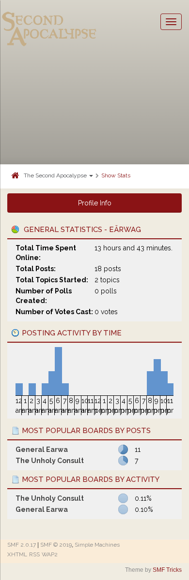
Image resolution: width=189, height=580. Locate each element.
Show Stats (115, 175)
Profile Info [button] (94, 203)
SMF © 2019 (56, 544)
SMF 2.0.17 (21, 544)
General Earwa (42, 449)
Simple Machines (97, 544)
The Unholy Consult (50, 460)
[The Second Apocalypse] (49, 22)
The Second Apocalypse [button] (56, 175)
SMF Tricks (167, 569)
